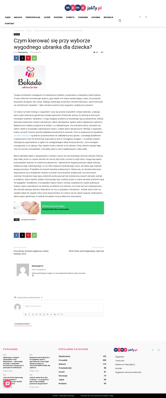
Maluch (29, 30)
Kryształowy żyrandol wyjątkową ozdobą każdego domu (31, 252)
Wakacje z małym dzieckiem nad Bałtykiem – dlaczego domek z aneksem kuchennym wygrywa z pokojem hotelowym (13, 362)
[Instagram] (146, 17)
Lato (4, 354)
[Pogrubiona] (25, 314)
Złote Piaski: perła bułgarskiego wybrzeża (86, 251)
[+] (61, 314)
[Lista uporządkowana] (40, 314)
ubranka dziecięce (22, 135)
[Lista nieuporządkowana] (44, 314)
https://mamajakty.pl (39, 269)
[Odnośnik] (55, 314)
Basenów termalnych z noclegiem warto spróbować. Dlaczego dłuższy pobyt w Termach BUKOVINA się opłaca (40, 362)
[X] (22, 58)
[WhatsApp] (34, 58)
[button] (120, 20)
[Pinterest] (28, 58)
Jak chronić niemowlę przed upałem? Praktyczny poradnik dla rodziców (13, 380)
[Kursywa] (29, 314)
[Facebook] (139, 17)
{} (58, 314)
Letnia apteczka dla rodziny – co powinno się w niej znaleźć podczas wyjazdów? (39, 380)
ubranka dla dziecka (28, 220)
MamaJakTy (23, 52)
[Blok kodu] (51, 314)
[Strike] (36, 314)
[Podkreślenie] (33, 314)
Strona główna (19, 30)
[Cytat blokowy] (47, 314)
